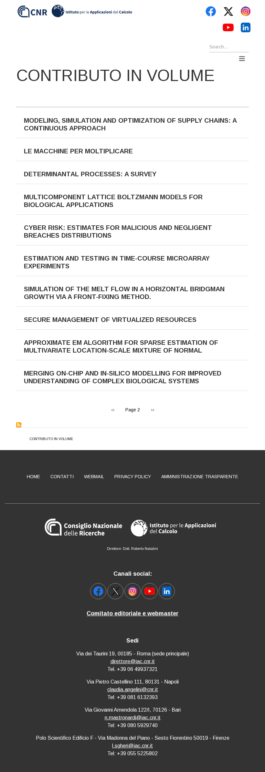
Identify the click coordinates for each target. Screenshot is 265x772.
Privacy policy (132, 476)
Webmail (94, 476)
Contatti (62, 476)
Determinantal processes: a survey (90, 174)
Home (33, 476)
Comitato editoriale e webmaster (132, 613)
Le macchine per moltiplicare (78, 151)
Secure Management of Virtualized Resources (110, 319)
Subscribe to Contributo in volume (18, 424)
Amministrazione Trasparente (199, 476)
